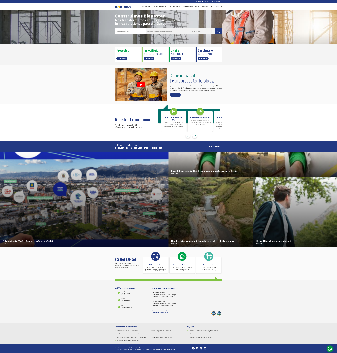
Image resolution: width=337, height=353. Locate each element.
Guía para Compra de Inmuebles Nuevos (128, 340)
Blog (212, 6)
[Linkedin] (205, 348)
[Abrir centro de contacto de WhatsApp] (330, 348)
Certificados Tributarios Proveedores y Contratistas (131, 337)
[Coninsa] (123, 6)
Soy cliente (217, 2)
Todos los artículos (214, 146)
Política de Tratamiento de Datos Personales (201, 334)
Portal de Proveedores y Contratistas (127, 331)
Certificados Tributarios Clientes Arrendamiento (130, 334)
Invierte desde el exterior (191, 6)
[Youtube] (197, 348)
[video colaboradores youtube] (141, 84)
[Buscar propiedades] (218, 31)
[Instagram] (201, 348)
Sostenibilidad (146, 6)
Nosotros (219, 6)
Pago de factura (203, 2)
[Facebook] (193, 348)
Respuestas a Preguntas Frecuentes (161, 337)
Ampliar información (159, 312)
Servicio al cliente (174, 6)
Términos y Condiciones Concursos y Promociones (203, 331)
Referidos (205, 6)
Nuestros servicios (160, 6)
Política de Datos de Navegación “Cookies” (201, 337)
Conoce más (122, 58)
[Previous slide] (188, 135)
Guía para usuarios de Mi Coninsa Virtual (162, 334)
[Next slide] (194, 135)
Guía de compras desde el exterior (161, 331)
